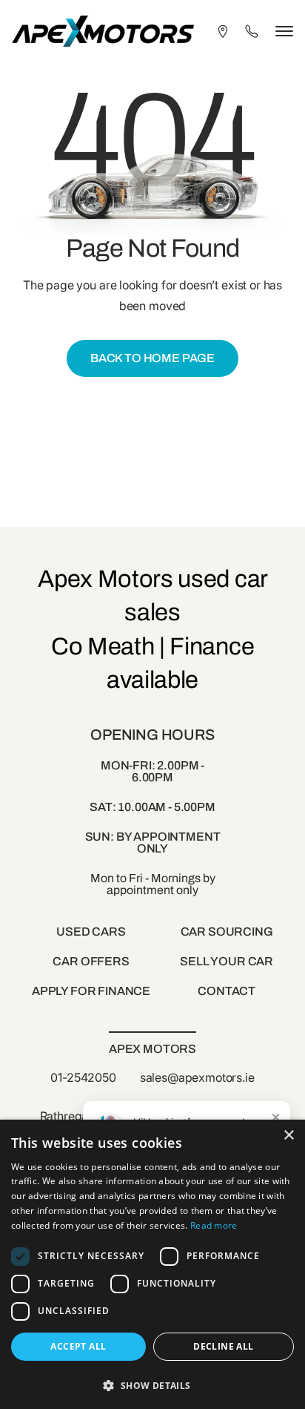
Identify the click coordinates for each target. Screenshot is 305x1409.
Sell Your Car (226, 961)
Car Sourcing (227, 931)
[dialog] (152, 1264)
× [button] (288, 1135)
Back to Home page (152, 358)
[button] (152, 1384)
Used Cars (91, 931)
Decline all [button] (223, 1346)
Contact (226, 991)
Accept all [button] (78, 1346)
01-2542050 (82, 1077)
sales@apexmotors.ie (197, 1077)
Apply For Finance (91, 991)
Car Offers (91, 961)
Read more (214, 1225)
